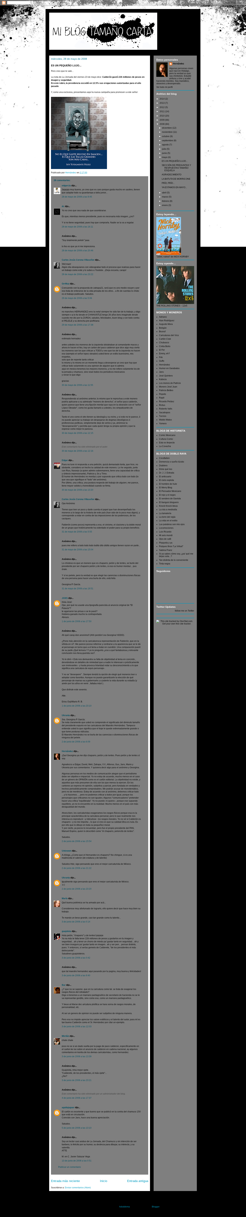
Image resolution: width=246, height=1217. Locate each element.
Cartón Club (165, 339)
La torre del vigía (167, 517)
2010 (162, 116)
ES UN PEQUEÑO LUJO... (174, 161)
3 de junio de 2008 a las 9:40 (76, 975)
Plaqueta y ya (165, 542)
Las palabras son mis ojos (172, 524)
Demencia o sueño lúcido (171, 462)
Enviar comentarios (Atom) (78, 1187)
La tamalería (165, 513)
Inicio (103, 1181)
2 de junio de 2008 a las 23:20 (76, 889)
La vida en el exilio (168, 520)
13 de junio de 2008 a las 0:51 (76, 1160)
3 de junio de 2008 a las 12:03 (76, 1026)
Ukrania (66, 715)
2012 (162, 107)
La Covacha (165, 446)
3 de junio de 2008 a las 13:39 (76, 1056)
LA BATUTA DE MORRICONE (176, 179)
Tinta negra (164, 563)
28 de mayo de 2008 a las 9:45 (77, 197)
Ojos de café (165, 539)
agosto (165, 144)
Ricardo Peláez (166, 401)
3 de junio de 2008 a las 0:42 (76, 958)
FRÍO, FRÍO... (168, 183)
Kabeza (163, 379)
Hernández (67, 751)
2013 (162, 103)
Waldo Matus (165, 419)
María (65, 898)
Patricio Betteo (166, 390)
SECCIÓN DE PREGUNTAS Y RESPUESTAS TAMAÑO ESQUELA (176, 168)
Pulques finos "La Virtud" (171, 546)
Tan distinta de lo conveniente (173, 560)
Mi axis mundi (166, 535)
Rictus (162, 405)
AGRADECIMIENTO (171, 174)
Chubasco (164, 342)
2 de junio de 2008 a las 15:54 (76, 841)
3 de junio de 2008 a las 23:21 (76, 1080)
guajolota (66, 931)
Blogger (155, 1206)
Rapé (161, 397)
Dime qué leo (165, 469)
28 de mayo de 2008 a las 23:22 (77, 274)
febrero (166, 201)
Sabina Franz (165, 550)
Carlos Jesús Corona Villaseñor (78, 260)
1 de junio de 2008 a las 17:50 (76, 621)
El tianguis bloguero (169, 502)
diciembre (167, 128)
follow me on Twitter (184, 610)
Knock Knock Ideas (168, 506)
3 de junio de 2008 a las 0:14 (76, 921)
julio (164, 149)
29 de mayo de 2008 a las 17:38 (77, 325)
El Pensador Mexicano (170, 491)
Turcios (162, 416)
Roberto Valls (165, 408)
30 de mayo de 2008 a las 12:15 (77, 433)
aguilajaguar (68, 1107)
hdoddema (124, 1206)
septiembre (168, 140)
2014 (162, 99)
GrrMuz (65, 283)
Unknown (66, 851)
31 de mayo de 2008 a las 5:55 (77, 531)
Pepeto (162, 394)
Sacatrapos (164, 412)
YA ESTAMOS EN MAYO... (174, 187)
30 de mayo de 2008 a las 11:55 (77, 385)
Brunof (162, 331)
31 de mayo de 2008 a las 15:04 (77, 549)
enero (165, 205)
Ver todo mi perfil (164, 87)
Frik (161, 357)
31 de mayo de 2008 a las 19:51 (77, 588)
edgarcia (66, 185)
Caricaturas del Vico (169, 335)
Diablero (163, 465)
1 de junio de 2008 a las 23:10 (76, 706)
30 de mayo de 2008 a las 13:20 (77, 490)
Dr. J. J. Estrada (166, 473)
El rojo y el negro (167, 495)
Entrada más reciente (65, 1181)
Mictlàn (65, 1036)
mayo (165, 157)
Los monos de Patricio (170, 383)
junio (164, 153)
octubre (166, 136)
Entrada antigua (137, 1181)
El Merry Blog (165, 487)
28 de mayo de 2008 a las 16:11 (77, 226)
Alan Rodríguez (166, 320)
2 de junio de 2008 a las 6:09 (76, 741)
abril (164, 192)
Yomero (163, 423)
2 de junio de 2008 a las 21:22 (76, 868)
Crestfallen (164, 458)
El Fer (162, 350)
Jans (161, 372)
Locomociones (166, 528)
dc (63, 206)
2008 (162, 124)
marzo (165, 197)
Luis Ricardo (165, 531)
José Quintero (166, 375)
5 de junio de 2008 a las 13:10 (76, 1128)
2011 (162, 111)
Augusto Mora (166, 324)
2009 (162, 120)
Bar (64, 985)
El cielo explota (166, 480)
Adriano (163, 317)
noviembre (167, 132)
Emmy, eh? (164, 353)
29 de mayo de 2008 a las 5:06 (77, 298)
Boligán (163, 328)
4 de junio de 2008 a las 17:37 (76, 1098)
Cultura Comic (166, 439)
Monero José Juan (168, 386)
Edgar (65, 460)
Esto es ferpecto (167, 442)
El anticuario (165, 476)
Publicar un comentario (69, 1167)
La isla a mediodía (168, 509)
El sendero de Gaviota (170, 498)
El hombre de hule (168, 484)
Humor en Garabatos (169, 368)
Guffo (161, 361)
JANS (65, 598)
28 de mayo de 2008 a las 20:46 (77, 250)
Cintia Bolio (164, 346)
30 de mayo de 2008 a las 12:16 (77, 451)
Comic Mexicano (167, 435)
